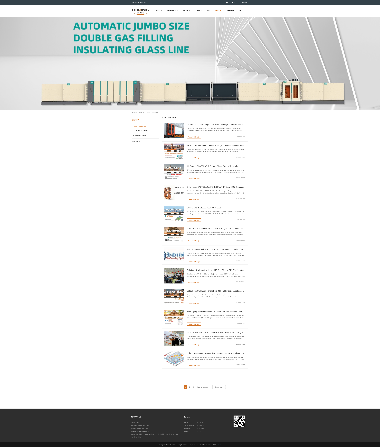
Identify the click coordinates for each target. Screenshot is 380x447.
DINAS (198, 10)
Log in (233, 2)
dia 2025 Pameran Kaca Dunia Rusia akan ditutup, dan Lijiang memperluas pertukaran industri (228, 332)
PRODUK (136, 142)
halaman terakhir (219, 387)
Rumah (159, 10)
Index (219, 445)
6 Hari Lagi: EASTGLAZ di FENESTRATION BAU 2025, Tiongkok (215, 187)
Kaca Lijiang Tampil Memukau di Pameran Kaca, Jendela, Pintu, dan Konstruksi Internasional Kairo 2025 (233, 312)
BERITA (141, 112)
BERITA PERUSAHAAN (141, 130)
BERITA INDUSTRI (140, 126)
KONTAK (231, 10)
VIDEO (208, 10)
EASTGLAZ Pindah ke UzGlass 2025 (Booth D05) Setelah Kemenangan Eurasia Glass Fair (227, 145)
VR (239, 10)
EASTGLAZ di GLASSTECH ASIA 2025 (204, 208)
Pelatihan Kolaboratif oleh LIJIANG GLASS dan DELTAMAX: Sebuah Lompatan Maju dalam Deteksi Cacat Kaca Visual (239, 270)
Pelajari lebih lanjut (194, 137)
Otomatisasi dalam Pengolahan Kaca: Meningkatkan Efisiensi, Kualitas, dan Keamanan (225, 125)
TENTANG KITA (172, 10)
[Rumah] (140, 11)
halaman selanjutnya (203, 387)
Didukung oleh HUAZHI (209, 445)
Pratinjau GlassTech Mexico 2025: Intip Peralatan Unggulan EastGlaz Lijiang (220, 249)
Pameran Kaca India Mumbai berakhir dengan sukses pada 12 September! (220, 228)
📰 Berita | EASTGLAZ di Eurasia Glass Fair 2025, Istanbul (213, 166)
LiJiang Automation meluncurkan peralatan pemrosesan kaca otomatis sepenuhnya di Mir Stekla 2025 (231, 353)
